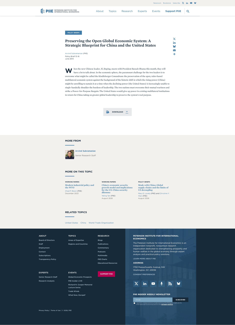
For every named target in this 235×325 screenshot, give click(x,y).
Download (117, 112)
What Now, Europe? (76, 295)
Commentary (103, 248)
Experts (43, 272)
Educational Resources (107, 263)
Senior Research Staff (48, 277)
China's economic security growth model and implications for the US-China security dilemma (117, 189)
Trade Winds (73, 291)
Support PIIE (173, 11)
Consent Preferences (144, 274)
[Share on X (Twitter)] (174, 39)
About (42, 236)
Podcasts (102, 252)
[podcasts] (162, 284)
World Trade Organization (101, 223)
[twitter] (136, 284)
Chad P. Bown (71, 191)
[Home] (60, 11)
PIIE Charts (102, 259)
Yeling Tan (106, 196)
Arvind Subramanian (74, 53)
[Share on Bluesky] (174, 46)
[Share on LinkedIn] (174, 43)
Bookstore (167, 3)
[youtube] (153, 284)
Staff (41, 244)
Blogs (100, 240)
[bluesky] (178, 284)
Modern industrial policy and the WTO (79, 186)
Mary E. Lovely (144, 193)
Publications (103, 244)
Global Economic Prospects (80, 277)
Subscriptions (45, 255)
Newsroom (157, 3)
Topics (72, 236)
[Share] (174, 54)
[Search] (188, 11)
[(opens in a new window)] (183, 3)
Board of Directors (47, 240)
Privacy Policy (44, 310)
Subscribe (176, 3)
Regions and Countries (78, 244)
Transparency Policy (47, 259)
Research (103, 236)
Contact (42, 252)
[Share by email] (174, 50)
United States (71, 223)
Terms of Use (55, 310)
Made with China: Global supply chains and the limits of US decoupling (153, 187)
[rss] (170, 284)
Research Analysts (46, 281)
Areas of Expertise (76, 240)
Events (156, 11)
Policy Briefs (73, 33)
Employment (44, 248)
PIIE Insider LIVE (75, 281)
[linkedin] (145, 284)
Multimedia (102, 255)
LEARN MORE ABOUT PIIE (144, 259)
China (83, 223)
